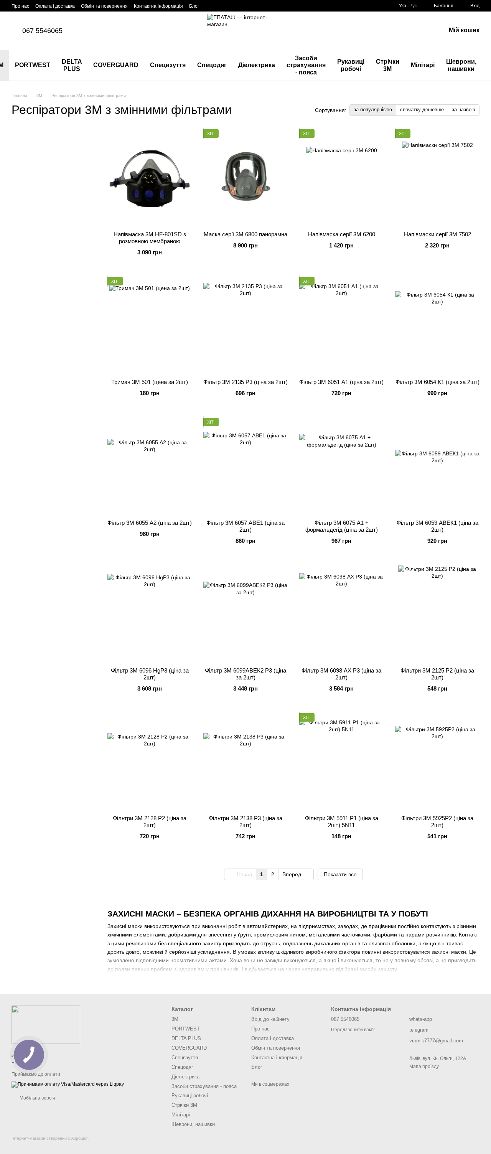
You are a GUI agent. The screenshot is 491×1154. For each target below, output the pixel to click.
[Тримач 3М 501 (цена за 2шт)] (149, 325)
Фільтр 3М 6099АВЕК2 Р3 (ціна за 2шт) (245, 674)
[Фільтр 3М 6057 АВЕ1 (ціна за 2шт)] (245, 466)
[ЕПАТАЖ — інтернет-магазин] (46, 1024)
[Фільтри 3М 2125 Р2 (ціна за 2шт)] (437, 613)
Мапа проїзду (424, 1066)
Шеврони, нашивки (461, 65)
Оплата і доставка (55, 6)
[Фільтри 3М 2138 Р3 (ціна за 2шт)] (245, 761)
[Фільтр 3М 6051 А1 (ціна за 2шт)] (341, 325)
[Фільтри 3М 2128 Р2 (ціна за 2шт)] (149, 761)
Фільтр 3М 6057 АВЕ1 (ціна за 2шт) (245, 526)
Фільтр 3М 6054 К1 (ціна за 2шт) (437, 382)
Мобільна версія (36, 1098)
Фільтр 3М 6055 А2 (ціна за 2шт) (149, 522)
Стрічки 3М (387, 65)
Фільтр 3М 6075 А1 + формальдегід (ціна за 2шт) (341, 526)
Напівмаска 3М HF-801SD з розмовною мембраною (150, 237)
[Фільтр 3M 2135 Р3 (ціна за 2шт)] (245, 325)
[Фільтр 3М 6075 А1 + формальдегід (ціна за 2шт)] (341, 466)
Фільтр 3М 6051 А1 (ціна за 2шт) (341, 382)
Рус (413, 5)
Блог (194, 6)
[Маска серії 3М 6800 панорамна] (245, 177)
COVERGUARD (115, 65)
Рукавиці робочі (350, 65)
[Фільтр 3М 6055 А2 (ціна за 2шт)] (149, 466)
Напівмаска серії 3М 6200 (341, 234)
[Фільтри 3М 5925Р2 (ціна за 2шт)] (437, 761)
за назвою (463, 109)
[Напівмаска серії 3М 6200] (341, 177)
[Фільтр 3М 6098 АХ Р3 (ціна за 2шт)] (341, 613)
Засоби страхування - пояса (306, 65)
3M (174, 1019)
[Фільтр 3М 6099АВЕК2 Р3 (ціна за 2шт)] (245, 613)
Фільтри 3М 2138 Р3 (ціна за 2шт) (245, 821)
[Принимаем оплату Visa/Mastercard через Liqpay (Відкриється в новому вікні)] (68, 1084)
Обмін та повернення (104, 6)
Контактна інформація (158, 6)
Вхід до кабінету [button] (270, 1019)
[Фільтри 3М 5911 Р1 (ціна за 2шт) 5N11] (341, 761)
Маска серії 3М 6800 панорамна (245, 234)
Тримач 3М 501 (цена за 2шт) (149, 382)
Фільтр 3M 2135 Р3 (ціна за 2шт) (245, 382)
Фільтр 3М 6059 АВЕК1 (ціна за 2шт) (437, 526)
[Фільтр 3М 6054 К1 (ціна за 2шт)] (437, 325)
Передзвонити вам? (353, 1029)
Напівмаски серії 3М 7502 (437, 234)
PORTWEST (32, 65)
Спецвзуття (168, 65)
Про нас (20, 6)
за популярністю (373, 109)
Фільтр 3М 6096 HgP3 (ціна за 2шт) (150, 674)
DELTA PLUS (72, 65)
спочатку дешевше (422, 109)
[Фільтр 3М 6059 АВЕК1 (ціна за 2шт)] (437, 466)
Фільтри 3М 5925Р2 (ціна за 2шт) (437, 821)
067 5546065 (42, 30)
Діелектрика (256, 65)
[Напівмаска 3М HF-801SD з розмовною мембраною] (149, 177)
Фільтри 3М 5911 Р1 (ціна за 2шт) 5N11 (341, 821)
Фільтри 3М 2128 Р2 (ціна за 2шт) (149, 821)
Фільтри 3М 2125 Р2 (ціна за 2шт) (437, 674)
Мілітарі (423, 65)
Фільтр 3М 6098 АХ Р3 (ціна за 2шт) (341, 674)
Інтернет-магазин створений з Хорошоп (50, 1138)
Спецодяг (212, 65)
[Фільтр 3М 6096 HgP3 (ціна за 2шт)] (149, 613)
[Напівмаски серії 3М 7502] (437, 177)
